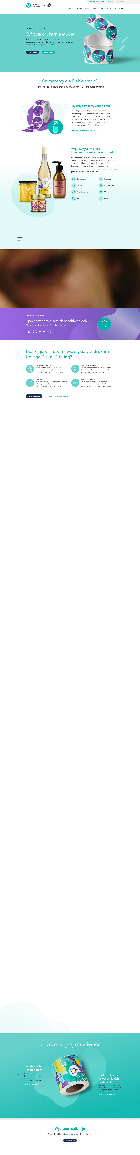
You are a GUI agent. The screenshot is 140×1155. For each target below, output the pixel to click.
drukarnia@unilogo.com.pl (96, 1)
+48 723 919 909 (111, 1)
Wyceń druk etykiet (34, 396)
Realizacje (95, 8)
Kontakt (121, 8)
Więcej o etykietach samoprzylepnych (83, 130)
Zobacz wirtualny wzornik (106, 1094)
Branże (87, 8)
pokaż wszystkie (70, 1140)
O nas (114, 8)
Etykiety (70, 8)
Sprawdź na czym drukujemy (32, 1084)
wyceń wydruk (48, 52)
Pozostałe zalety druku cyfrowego (58, 396)
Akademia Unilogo (105, 8)
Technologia (79, 8)
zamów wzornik (32, 52)
